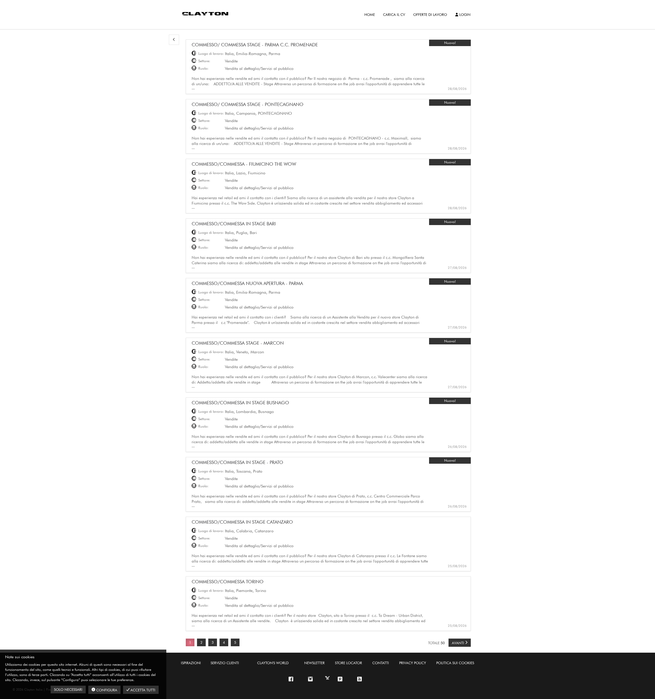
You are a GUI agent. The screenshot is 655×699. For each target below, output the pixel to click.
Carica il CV (394, 15)
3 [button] (213, 642)
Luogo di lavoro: (211, 53)
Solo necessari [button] (68, 689)
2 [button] (201, 642)
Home (369, 15)
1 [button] (190, 642)
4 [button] (224, 642)
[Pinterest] (342, 679)
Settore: (204, 61)
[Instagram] (293, 679)
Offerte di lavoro (430, 15)
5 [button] (235, 642)
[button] (174, 40)
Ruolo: (203, 68)
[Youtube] (362, 679)
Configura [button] (106, 690)
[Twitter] (327, 678)
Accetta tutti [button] (142, 690)
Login (464, 15)
